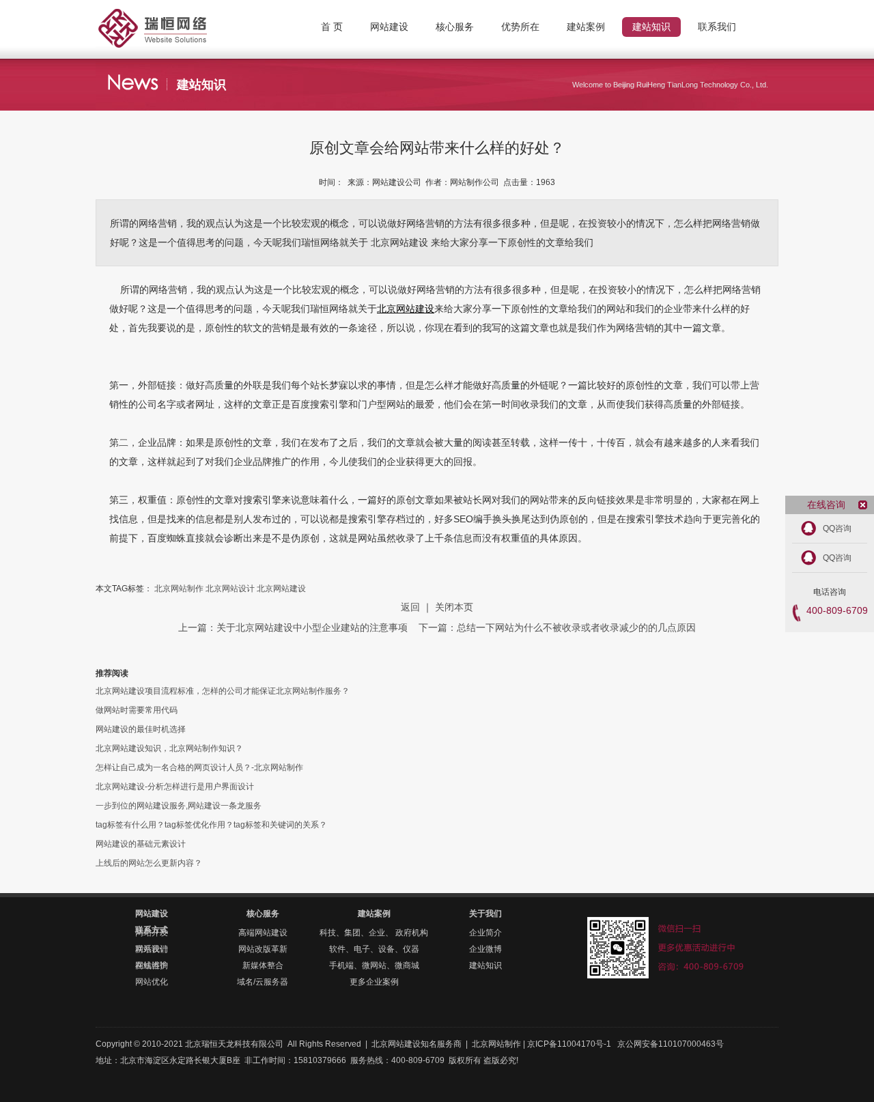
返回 (410, 607)
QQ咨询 (837, 528)
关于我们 (485, 913)
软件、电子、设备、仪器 (374, 949)
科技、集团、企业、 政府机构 (374, 932)
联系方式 (151, 930)
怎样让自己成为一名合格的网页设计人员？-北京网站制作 (199, 767)
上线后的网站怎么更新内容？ (149, 863)
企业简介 (485, 932)
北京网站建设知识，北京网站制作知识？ (169, 748)
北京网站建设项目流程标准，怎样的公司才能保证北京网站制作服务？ (223, 691)
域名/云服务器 (262, 982)
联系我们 (151, 949)
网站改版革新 (262, 949)
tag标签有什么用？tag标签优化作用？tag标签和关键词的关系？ (211, 825)
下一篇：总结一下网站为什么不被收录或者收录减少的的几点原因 (557, 627)
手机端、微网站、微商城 (374, 965)
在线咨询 (151, 965)
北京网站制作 (177, 17)
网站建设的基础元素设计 (141, 844)
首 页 (332, 26)
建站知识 (485, 965)
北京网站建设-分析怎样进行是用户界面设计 (175, 786)
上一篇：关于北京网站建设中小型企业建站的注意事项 (294, 627)
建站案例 (374, 913)
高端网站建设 (262, 932)
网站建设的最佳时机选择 (141, 729)
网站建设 (151, 913)
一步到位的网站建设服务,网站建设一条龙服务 (179, 805)
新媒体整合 (262, 965)
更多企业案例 (374, 982)
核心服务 (262, 913)
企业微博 (485, 949)
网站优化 (151, 982)
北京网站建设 (405, 308)
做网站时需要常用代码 (137, 710)
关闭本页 (454, 607)
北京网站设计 (230, 588)
